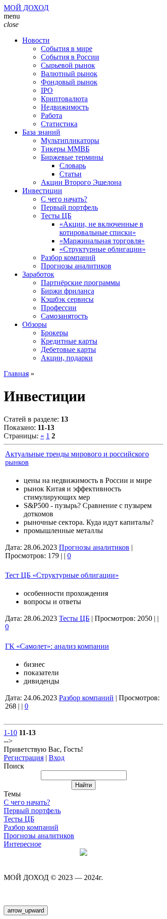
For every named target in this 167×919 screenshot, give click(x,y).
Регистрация (24, 758)
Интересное (22, 844)
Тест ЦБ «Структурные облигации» (62, 575)
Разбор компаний (86, 698)
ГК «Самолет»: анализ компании (57, 646)
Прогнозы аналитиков (94, 547)
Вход (56, 758)
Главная (16, 374)
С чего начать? (27, 802)
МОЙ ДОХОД (26, 8)
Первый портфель (32, 811)
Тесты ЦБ (74, 618)
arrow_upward (25, 910)
